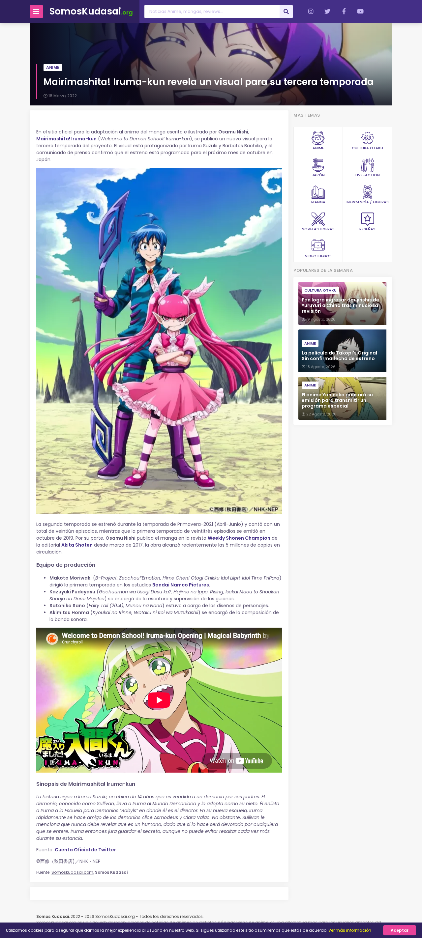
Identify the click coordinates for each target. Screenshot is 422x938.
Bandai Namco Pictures (180, 585)
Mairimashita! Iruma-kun (66, 138)
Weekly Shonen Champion (239, 538)
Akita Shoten (77, 545)
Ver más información (349, 930)
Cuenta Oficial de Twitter (85, 849)
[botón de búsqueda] (286, 11)
